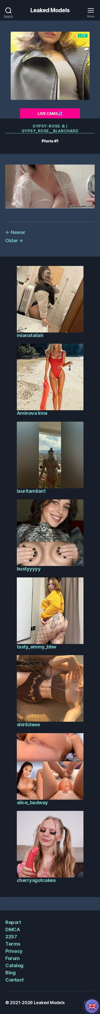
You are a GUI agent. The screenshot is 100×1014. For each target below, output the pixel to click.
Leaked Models (50, 10)
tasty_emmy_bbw (36, 647)
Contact (14, 980)
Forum (12, 958)
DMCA (12, 929)
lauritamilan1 (31, 491)
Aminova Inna (32, 413)
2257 (11, 936)
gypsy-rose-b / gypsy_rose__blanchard (50, 128)
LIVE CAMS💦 (50, 113)
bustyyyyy (29, 569)
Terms (12, 944)
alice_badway (32, 802)
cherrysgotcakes (36, 880)
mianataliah (30, 335)
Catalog (14, 965)
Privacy (14, 951)
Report (13, 922)
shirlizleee (28, 724)
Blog (10, 972)
